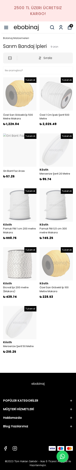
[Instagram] (14, 448)
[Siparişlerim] (60, 27)
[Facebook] (5, 448)
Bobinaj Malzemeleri (16, 38)
